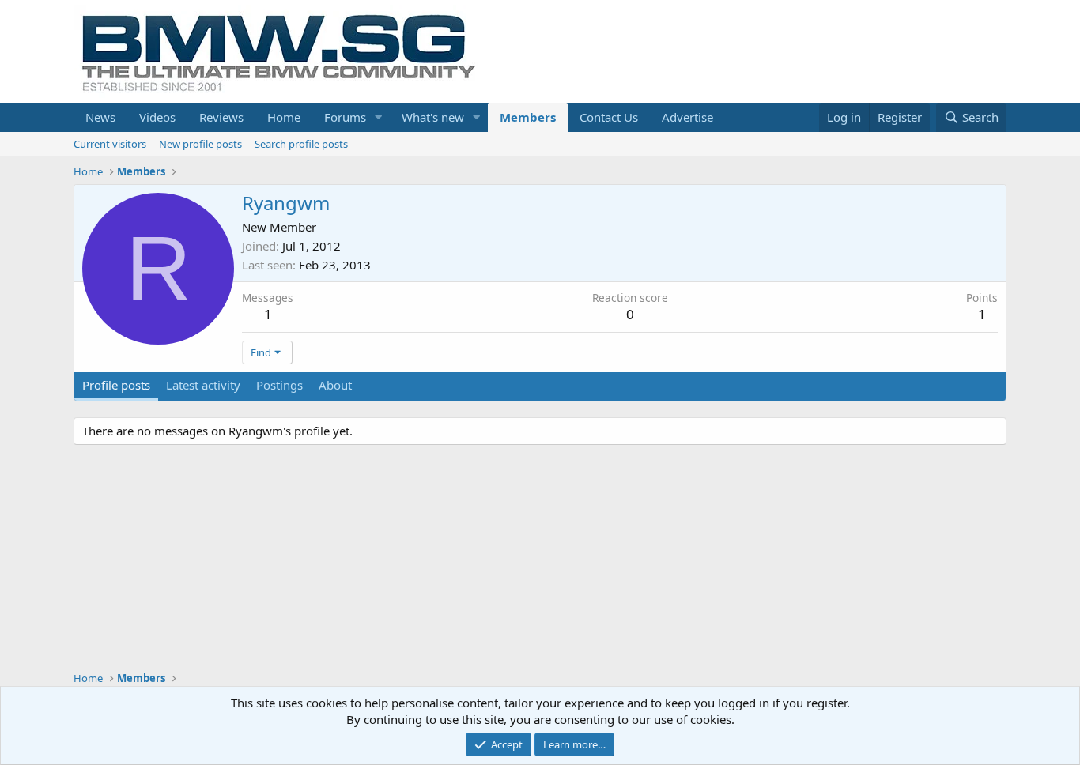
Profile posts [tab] (116, 385)
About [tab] (335, 385)
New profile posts (200, 144)
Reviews (221, 117)
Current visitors (110, 144)
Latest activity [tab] (203, 385)
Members (528, 117)
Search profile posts (301, 144)
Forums (345, 117)
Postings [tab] (279, 385)
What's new (433, 117)
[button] (379, 117)
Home (283, 117)
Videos (157, 117)
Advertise (687, 117)
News (100, 117)
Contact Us (609, 117)
